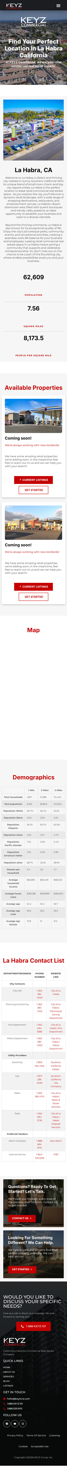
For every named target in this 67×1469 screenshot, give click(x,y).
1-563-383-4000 (40, 994)
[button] (58, 5)
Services (8, 1376)
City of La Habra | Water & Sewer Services (56, 1100)
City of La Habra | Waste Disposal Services (56, 1120)
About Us (9, 1372)
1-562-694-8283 (40, 1028)
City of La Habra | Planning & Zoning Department (56, 1011)
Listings (8, 1385)
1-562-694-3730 (40, 1117)
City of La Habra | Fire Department (56, 1028)
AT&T (56, 1154)
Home (6, 1367)
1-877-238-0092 (40, 1079)
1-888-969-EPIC (39, 1144)
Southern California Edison (56, 1065)
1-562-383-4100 (40, 1007)
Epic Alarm (56, 1141)
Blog (6, 1381)
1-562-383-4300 (40, 1041)
